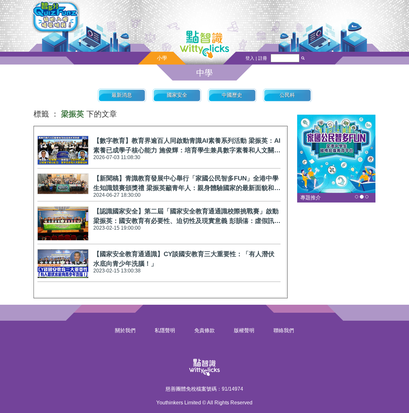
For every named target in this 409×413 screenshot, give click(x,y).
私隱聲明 (165, 330)
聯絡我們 (284, 330)
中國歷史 (232, 95)
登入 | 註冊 (256, 58)
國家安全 (177, 95)
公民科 (287, 95)
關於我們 (125, 330)
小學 (162, 58)
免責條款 (204, 330)
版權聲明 (244, 330)
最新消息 (122, 95)
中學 (204, 72)
